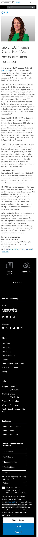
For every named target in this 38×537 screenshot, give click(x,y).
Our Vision (6, 347)
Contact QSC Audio (10, 434)
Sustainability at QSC (10, 367)
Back (5, 12)
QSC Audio (5, 324)
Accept (18, 526)
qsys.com (5, 251)
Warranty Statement (10, 405)
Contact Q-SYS (8, 430)
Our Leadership (8, 355)
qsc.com (29, 249)
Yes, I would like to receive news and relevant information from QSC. (16, 491)
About (4, 338)
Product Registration (10, 401)
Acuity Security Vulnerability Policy (13, 410)
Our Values (6, 351)
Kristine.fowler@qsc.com (15, 249)
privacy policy (11, 502)
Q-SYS (4, 306)
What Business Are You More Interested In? (14, 478)
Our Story (6, 343)
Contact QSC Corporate (11, 426)
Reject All (18, 532)
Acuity (4, 371)
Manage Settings (18, 520)
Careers (5, 359)
